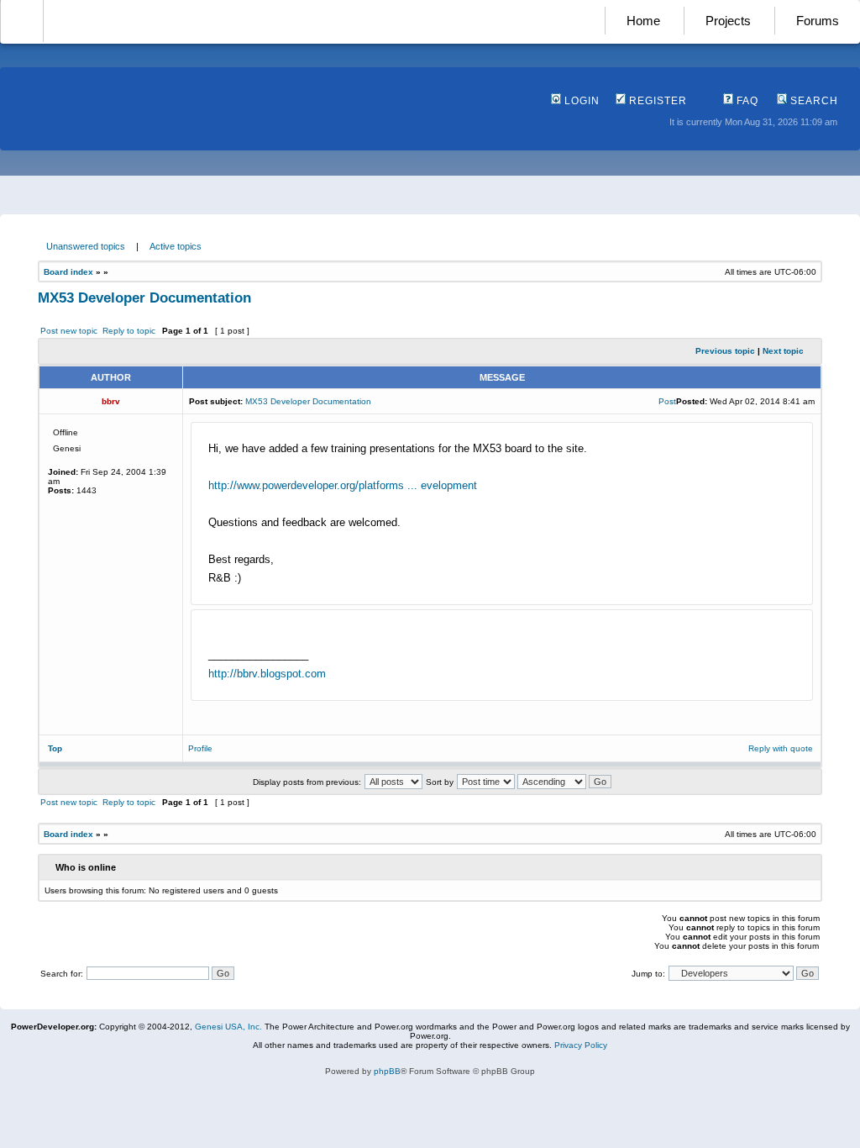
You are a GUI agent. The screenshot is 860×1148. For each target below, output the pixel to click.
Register (656, 101)
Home (643, 20)
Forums (817, 20)
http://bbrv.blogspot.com (267, 673)
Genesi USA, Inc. (228, 1026)
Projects (728, 20)
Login (580, 101)
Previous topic (725, 350)
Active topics (175, 246)
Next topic (783, 350)
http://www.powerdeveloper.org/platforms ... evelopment (342, 485)
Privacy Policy (580, 1045)
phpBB (387, 1071)
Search (812, 101)
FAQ (745, 101)
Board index (68, 271)
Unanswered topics (85, 246)
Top (55, 748)
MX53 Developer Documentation (144, 298)
